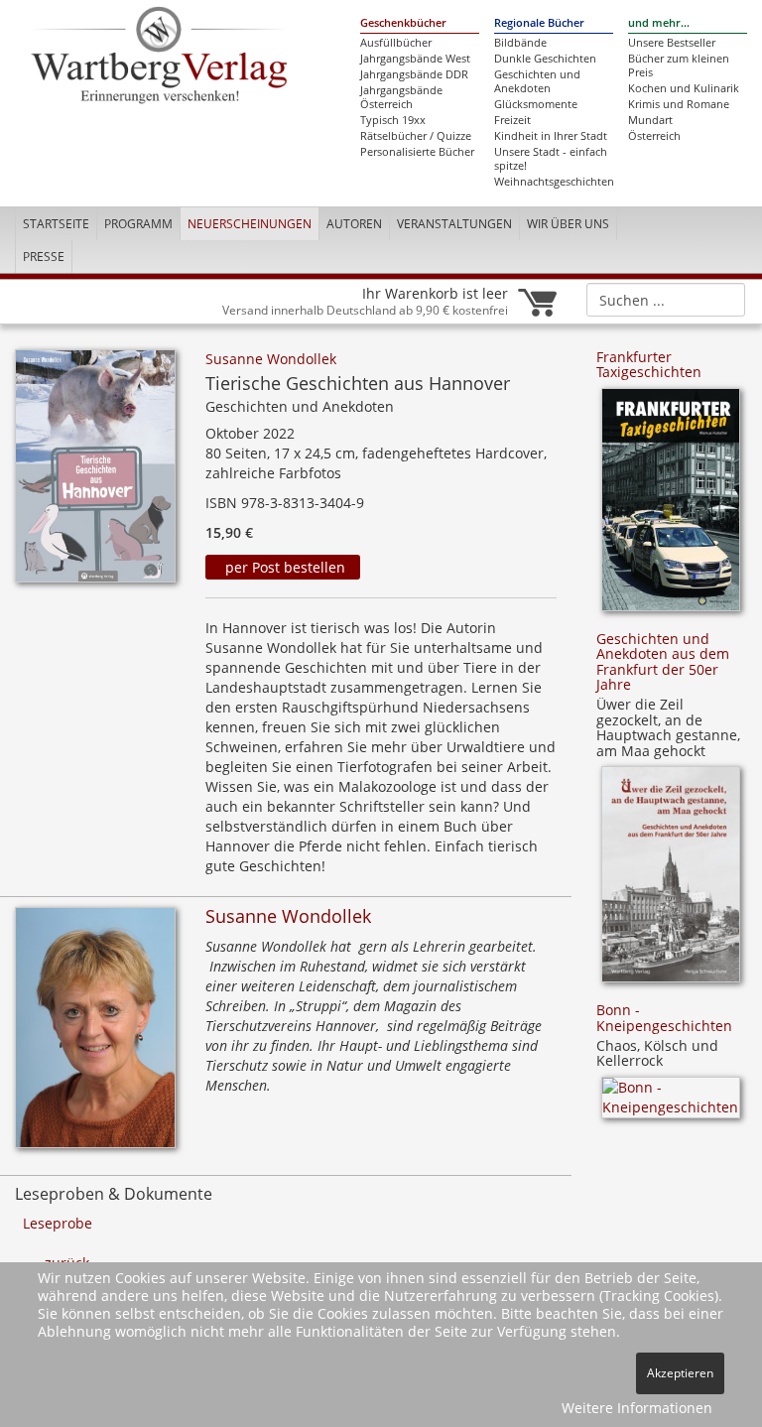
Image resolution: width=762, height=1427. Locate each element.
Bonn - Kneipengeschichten (664, 1017)
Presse (43, 256)
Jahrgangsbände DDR (414, 74)
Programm (138, 223)
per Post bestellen (283, 567)
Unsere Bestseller (671, 43)
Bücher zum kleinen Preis (678, 65)
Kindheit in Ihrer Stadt (550, 136)
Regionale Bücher (539, 23)
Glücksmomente (535, 104)
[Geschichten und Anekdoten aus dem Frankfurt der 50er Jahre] (670, 880)
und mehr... (659, 23)
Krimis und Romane (678, 104)
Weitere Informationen (637, 1407)
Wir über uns (568, 223)
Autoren (354, 223)
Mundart (650, 120)
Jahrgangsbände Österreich (401, 97)
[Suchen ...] (723, 299)
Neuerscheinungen (250, 223)
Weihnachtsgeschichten (553, 182)
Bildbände (520, 43)
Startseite (56, 223)
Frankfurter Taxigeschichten (648, 364)
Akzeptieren (680, 1372)
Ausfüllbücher (396, 43)
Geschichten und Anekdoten (537, 81)
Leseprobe (57, 1223)
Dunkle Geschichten (545, 58)
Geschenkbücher (403, 23)
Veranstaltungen (454, 223)
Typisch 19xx (393, 120)
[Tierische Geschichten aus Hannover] (95, 471)
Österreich (654, 136)
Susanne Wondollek (270, 358)
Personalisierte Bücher (417, 152)
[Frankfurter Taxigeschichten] (670, 506)
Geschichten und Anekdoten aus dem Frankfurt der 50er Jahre (662, 661)
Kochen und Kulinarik (683, 88)
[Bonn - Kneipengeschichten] (670, 1104)
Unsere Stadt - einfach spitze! (550, 159)
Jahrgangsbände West (415, 58)
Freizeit (512, 120)
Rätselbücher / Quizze (415, 136)
